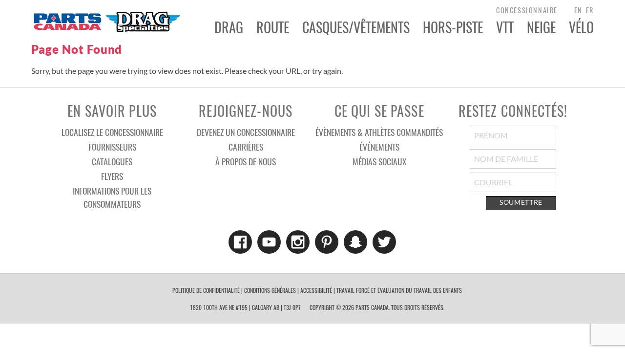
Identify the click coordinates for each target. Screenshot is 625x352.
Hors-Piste (453, 27)
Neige (541, 27)
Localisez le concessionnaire (112, 132)
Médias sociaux (379, 161)
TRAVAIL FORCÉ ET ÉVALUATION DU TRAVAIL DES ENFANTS (399, 290)
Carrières (246, 146)
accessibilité (316, 290)
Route (272, 27)
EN (578, 10)
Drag (228, 27)
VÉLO (581, 27)
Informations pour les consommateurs (112, 197)
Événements (379, 146)
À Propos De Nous (245, 161)
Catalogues (112, 161)
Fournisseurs (112, 146)
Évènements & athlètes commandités (379, 132)
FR (590, 10)
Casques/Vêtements (356, 27)
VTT (505, 27)
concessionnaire (527, 10)
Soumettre (521, 202)
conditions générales (270, 290)
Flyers (112, 176)
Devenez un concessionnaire (246, 132)
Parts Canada (106, 21)
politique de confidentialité (206, 290)
